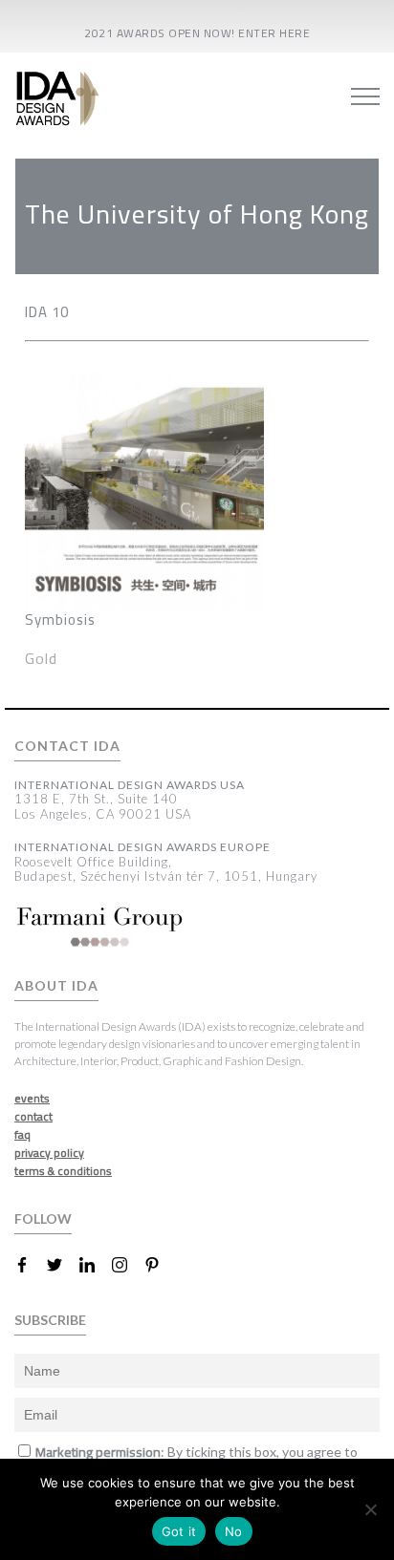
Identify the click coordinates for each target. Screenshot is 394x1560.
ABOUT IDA (56, 986)
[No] (370, 1509)
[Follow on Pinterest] (159, 1264)
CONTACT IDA (67, 746)
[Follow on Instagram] (127, 1264)
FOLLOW (43, 1218)
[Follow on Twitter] (62, 1264)
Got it (179, 1531)
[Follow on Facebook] (29, 1264)
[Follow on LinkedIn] (94, 1264)
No (234, 1531)
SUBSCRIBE (50, 1320)
